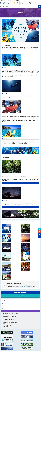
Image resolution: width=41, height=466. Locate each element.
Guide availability (20, 295)
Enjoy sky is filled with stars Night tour (9, 319)
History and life (5, 326)
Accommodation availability (20, 292)
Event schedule (5, 320)
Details (20, 182)
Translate (17, 0)
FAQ (30, 3)
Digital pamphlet (5, 323)
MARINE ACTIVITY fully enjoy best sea (9, 316)
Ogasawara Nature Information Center (26, 286)
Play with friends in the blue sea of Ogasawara (10, 313)
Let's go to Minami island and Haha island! (10, 322)
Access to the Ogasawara (33, 2)
